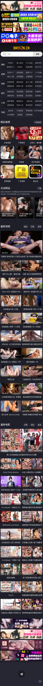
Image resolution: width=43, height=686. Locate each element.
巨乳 (32, 226)
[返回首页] (40, 681)
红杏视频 (10, 114)
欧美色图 (29, 91)
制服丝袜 (10, 86)
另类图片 (38, 95)
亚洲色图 (19, 91)
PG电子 (10, 63)
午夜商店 (19, 110)
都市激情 (10, 101)
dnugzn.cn (21, 48)
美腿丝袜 (10, 95)
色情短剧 (29, 114)
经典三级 (19, 86)
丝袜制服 (19, 76)
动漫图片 (38, 91)
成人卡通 (29, 82)
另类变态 (38, 86)
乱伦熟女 (29, 86)
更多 (39, 226)
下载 (39, 188)
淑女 (32, 425)
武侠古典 (38, 101)
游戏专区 (38, 63)
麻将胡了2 (10, 67)
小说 (3, 102)
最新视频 (5, 226)
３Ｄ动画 (38, 72)
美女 (25, 226)
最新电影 (5, 424)
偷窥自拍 (10, 91)
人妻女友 (29, 101)
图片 (3, 93)
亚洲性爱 (10, 82)
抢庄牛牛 (38, 67)
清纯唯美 (19, 95)
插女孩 (10, 110)
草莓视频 (29, 110)
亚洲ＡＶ (10, 72)
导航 (3, 112)
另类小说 (19, 105)
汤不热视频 (38, 110)
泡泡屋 (19, 114)
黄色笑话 (29, 105)
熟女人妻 (10, 76)
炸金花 (19, 67)
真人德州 (19, 63)
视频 (3, 74)
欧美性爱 (38, 82)
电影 (3, 83)
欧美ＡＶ (29, 72)
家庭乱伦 (19, 101)
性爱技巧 (38, 105)
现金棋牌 (29, 67)
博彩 (3, 64)
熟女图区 (29, 95)
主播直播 (29, 76)
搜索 (37, 54)
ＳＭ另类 (38, 76)
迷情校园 (10, 105)
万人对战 (29, 63)
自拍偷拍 (19, 72)
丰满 (25, 425)
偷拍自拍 (19, 82)
